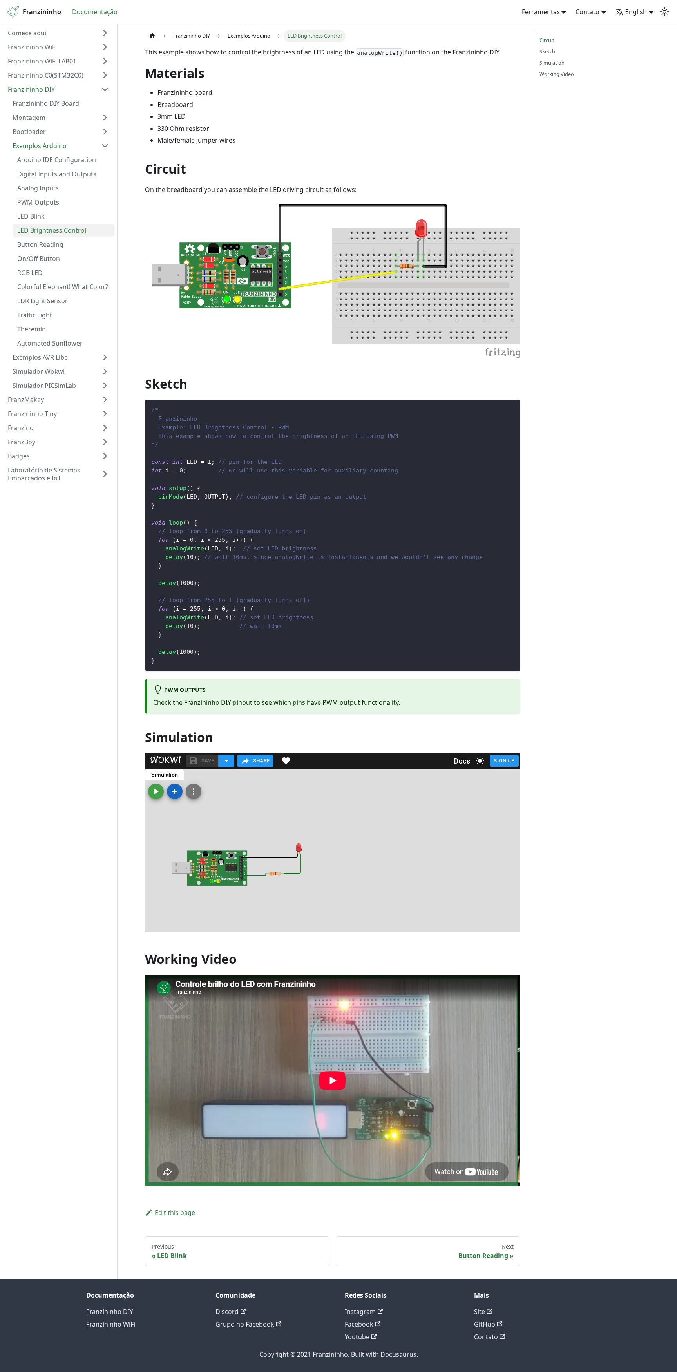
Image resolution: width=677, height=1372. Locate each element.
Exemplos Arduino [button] (40, 145)
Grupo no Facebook (244, 1324)
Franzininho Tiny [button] (32, 413)
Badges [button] (19, 456)
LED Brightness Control (51, 230)
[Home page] (152, 36)
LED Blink (31, 216)
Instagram (360, 1311)
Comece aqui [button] (27, 33)
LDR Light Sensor (42, 301)
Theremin (31, 329)
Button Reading (40, 244)
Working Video (556, 74)
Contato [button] (587, 11)
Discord (227, 1311)
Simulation (552, 62)
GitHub (484, 1324)
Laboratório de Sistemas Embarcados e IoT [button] (44, 474)
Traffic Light (34, 315)
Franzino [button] (21, 428)
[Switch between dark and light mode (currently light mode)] (664, 11)
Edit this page (175, 1212)
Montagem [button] (29, 117)
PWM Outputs (38, 202)
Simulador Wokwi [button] (39, 371)
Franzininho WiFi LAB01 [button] (42, 61)
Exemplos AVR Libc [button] (40, 357)
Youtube (357, 1336)
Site (479, 1311)
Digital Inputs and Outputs (56, 174)
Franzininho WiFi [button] (32, 47)
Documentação (95, 11)
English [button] (636, 11)
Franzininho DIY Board (46, 103)
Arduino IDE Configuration (56, 160)
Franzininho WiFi (110, 1324)
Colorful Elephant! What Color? (62, 286)
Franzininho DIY (109, 1311)
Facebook (359, 1324)
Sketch (547, 51)
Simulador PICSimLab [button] (44, 385)
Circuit (546, 39)
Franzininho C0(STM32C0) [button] (45, 75)
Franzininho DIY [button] (31, 89)
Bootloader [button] (29, 131)
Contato (486, 1336)
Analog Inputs (38, 188)
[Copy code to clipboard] (510, 409)
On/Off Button (38, 258)
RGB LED (30, 272)
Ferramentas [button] (541, 11)
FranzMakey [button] (26, 399)
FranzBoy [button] (21, 442)
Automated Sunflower (50, 343)
